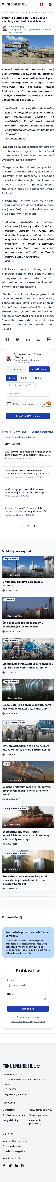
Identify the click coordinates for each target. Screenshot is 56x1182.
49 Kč (11, 378)
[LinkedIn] (18, 1165)
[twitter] (17, 339)
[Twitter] (12, 1165)
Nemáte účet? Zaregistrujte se (28, 1021)
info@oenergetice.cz (14, 1094)
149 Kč (37, 378)
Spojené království (42, 431)
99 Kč (24, 378)
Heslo (10, 993)
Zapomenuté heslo (28, 1017)
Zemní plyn (20, 431)
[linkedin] (28, 339)
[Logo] (17, 4)
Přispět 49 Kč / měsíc (28, 416)
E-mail (10, 980)
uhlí (8, 437)
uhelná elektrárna (25, 437)
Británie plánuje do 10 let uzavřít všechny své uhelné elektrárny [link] (37, 12)
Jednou (16, 369)
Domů (4, 12)
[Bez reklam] (41, 4)
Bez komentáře (15, 32)
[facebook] (7, 339)
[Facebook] (5, 1165)
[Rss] (24, 1165)
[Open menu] (3, 4)
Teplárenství (14, 12)
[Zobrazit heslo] (45, 999)
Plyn (4, 147)
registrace (21, 949)
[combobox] (28, 443)
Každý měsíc (39, 369)
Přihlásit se (28, 1008)
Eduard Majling (16, 26)
